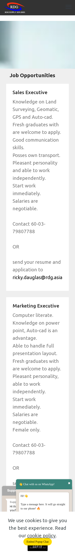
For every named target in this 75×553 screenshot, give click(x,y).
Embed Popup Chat (38, 541)
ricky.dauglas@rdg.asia (37, 277)
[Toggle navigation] (69, 6)
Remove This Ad (38, 547)
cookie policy (41, 535)
